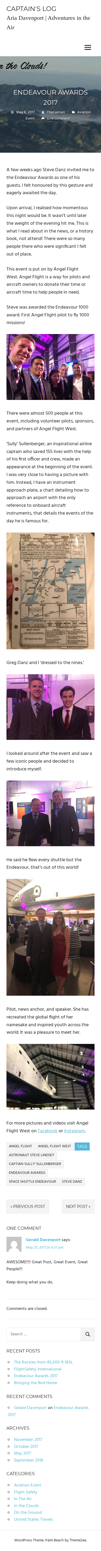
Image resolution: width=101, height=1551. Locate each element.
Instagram (74, 1131)
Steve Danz (72, 1182)
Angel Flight (20, 1146)
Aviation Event (27, 1485)
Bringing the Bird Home (35, 1383)
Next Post (77, 1206)
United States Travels (33, 1519)
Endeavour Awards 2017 (36, 1376)
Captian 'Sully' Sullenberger (35, 1164)
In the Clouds (26, 1506)
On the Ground (28, 1512)
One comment (58, 118)
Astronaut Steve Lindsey (31, 1155)
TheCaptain (56, 112)
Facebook (48, 1131)
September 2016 (28, 1460)
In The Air (23, 1499)
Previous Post (29, 1206)
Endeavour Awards (27, 1173)
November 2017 (28, 1439)
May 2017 (22, 1453)
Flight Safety (25, 1492)
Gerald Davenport (43, 1240)
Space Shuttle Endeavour (32, 1182)
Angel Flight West (54, 1146)
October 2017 (26, 1446)
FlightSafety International (37, 1369)
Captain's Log (31, 9)
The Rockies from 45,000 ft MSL (43, 1362)
